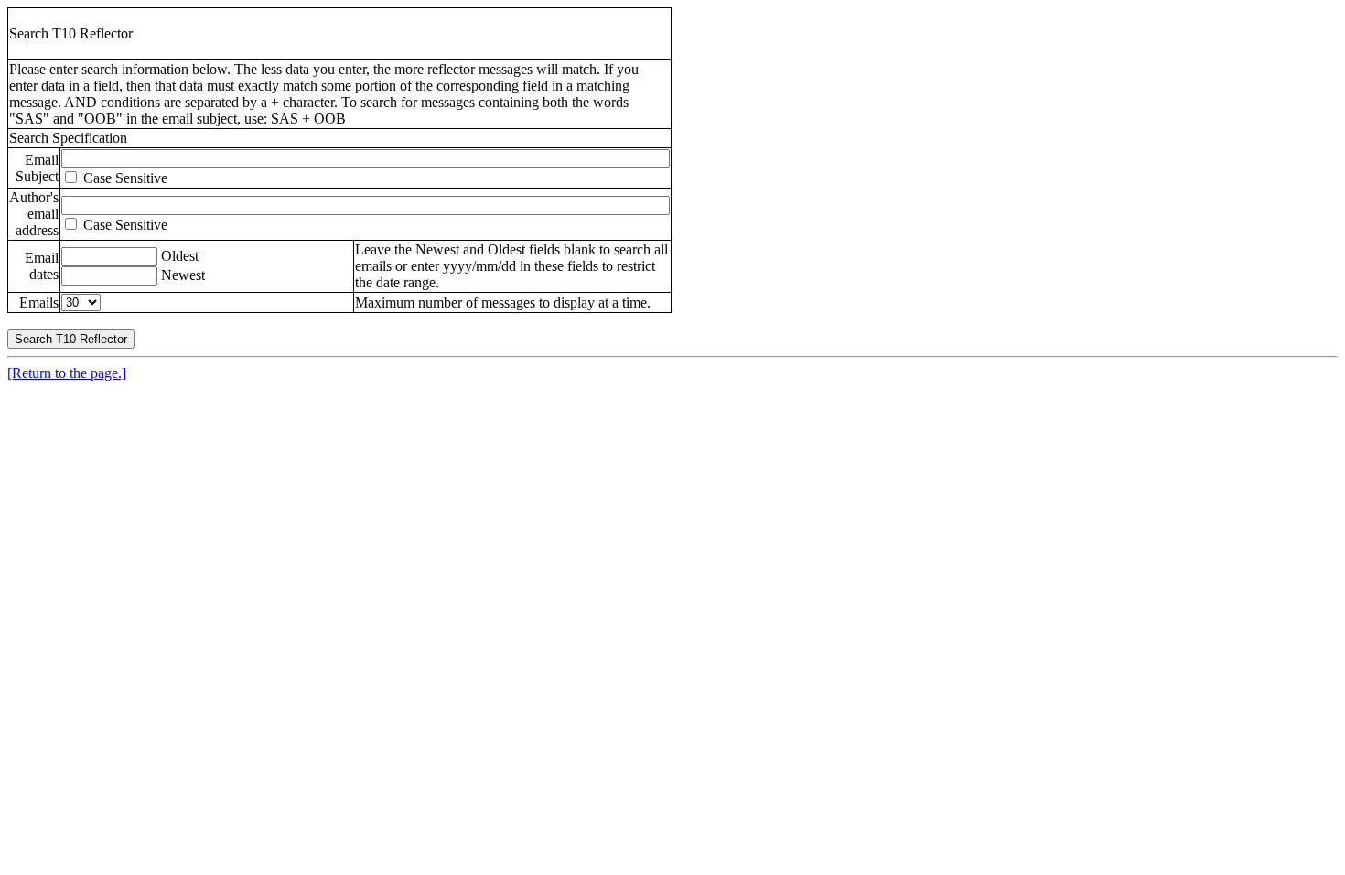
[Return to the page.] (66, 373)
